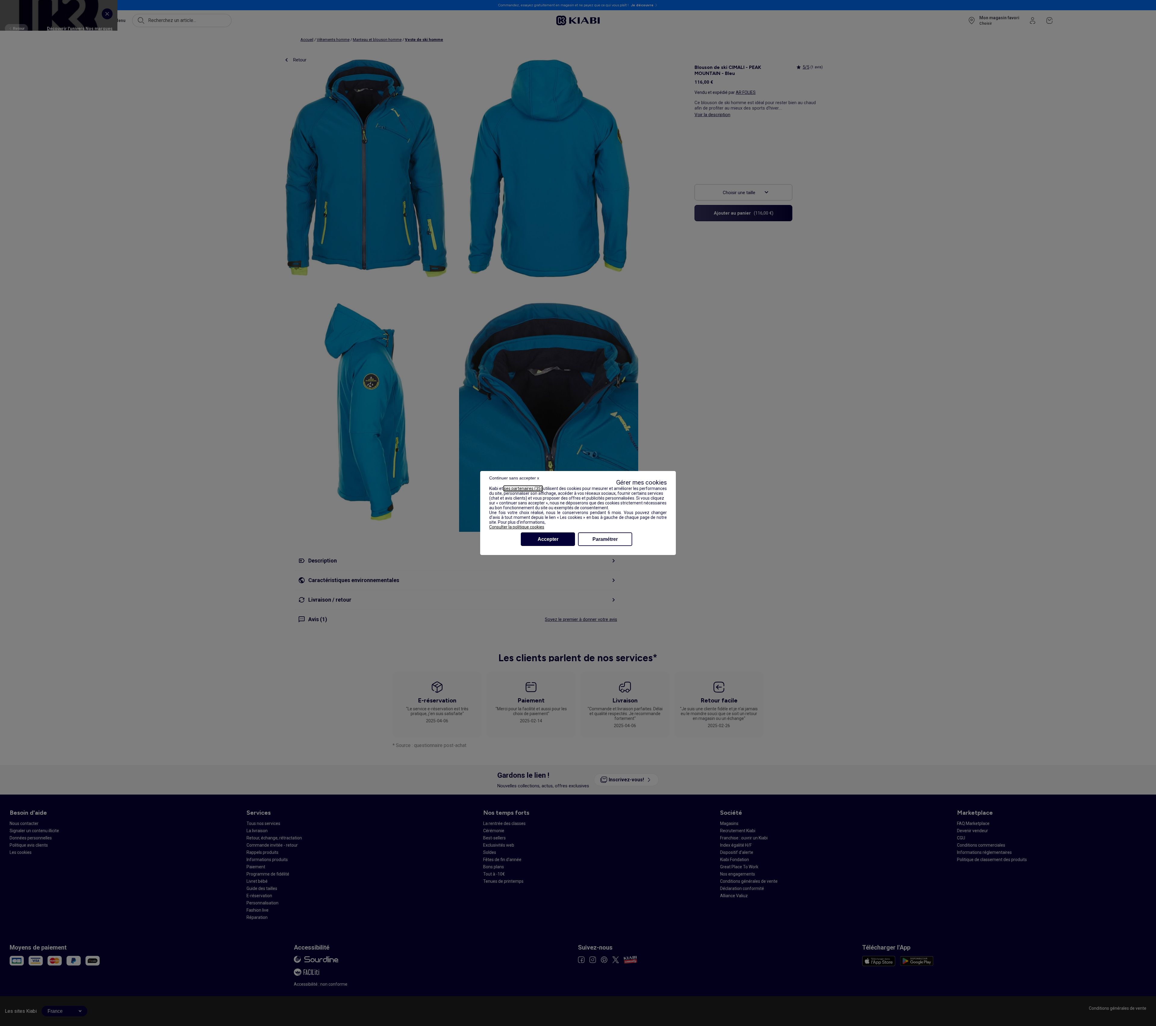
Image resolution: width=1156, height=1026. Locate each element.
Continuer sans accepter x (514, 478)
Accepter (548, 539)
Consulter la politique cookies (516, 527)
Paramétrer (605, 539)
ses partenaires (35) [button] (523, 488)
